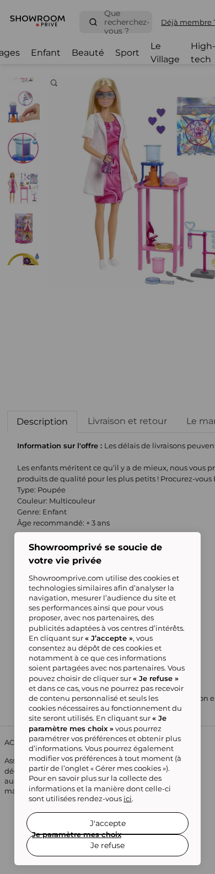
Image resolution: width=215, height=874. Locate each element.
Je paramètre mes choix (76, 834)
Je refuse (107, 845)
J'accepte (108, 823)
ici (127, 798)
